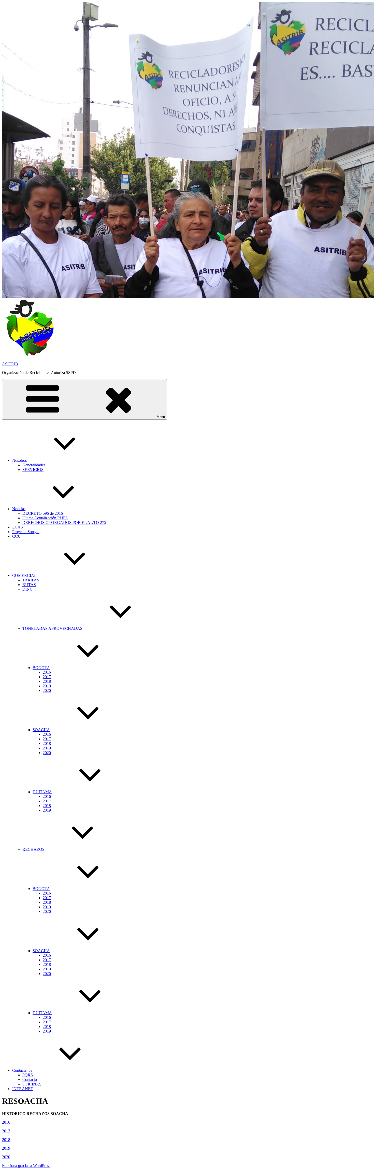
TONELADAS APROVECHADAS (52, 628)
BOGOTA (41, 667)
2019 (47, 686)
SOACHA (41, 730)
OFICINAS (31, 1084)
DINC (27, 589)
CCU (16, 536)
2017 (47, 677)
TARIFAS (30, 580)
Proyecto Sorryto (25, 532)
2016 (47, 672)
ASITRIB (10, 364)
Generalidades (33, 465)
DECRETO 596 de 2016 (42, 513)
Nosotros (19, 460)
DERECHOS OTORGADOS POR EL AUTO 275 (64, 522)
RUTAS (29, 584)
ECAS (17, 527)
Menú (161, 417)
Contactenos (22, 1070)
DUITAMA (42, 792)
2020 (47, 690)
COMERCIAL (24, 575)
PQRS (27, 1075)
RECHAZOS (33, 849)
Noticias (18, 509)
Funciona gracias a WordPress (26, 1165)
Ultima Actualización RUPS (45, 518)
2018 (47, 681)
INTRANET (22, 1089)
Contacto (29, 1079)
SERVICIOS (33, 469)
